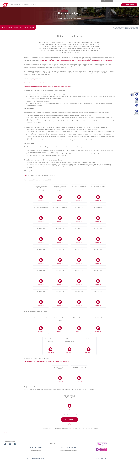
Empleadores (25, 4)
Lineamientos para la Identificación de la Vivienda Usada (97, 60)
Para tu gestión (19, 27)
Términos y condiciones (101, 458)
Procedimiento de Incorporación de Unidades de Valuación (40, 83)
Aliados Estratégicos (106, 1)
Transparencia (97, 1)
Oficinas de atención (136, 113)
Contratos (89, 1)
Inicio (3, 27)
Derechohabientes (15, 4)
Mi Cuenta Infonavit (129, 4)
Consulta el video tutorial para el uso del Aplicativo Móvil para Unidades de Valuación (48, 361)
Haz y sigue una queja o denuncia (136, 101)
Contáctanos (117, 1)
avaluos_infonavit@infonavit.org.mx (33, 79)
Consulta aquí (69, 419)
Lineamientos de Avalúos (74, 60)
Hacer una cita (136, 108)
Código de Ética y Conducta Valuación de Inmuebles (53, 60)
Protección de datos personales (129, 1)
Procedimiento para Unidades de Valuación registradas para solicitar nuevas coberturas (47, 86)
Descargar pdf (41, 200)
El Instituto (33, 4)
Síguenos (6, 432)
